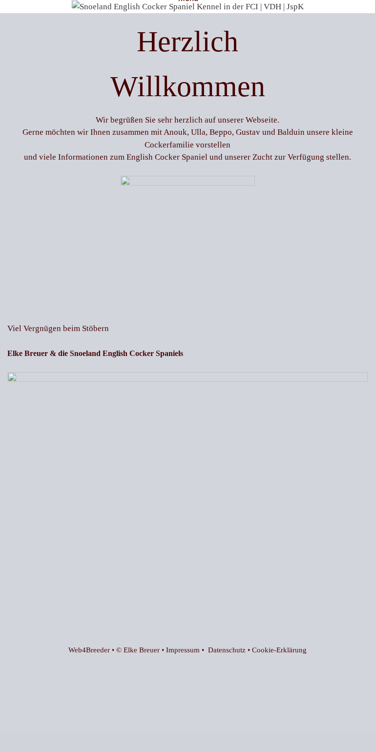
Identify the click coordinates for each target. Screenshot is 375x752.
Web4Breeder (89, 650)
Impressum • (187, 650)
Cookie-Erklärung (279, 650)
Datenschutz (227, 650)
